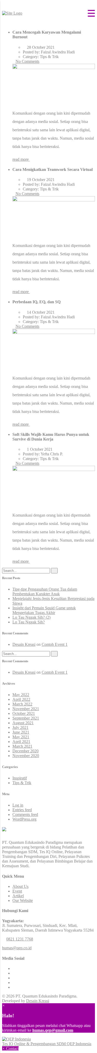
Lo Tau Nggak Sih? (28, 622)
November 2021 (25, 709)
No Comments (27, 61)
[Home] (12, 13)
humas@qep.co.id (17, 948)
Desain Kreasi (23, 644)
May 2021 (20, 737)
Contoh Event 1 (55, 644)
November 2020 (25, 755)
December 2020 (25, 751)
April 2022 (21, 699)
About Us (20, 886)
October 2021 (23, 713)
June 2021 (20, 732)
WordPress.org (24, 819)
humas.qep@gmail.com (52, 1030)
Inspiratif (19, 778)
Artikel (18, 896)
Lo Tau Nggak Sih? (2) (31, 617)
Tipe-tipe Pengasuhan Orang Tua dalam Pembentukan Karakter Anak (44, 591)
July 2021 (20, 727)
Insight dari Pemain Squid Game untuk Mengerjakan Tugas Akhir (44, 610)
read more (21, 159)
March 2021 (22, 746)
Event (17, 891)
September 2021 (25, 718)
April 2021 (21, 741)
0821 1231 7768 (19, 939)
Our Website (22, 900)
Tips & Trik (21, 783)
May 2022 (20, 694)
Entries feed (22, 810)
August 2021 (23, 723)
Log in (17, 805)
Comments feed (25, 814)
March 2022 (22, 704)
